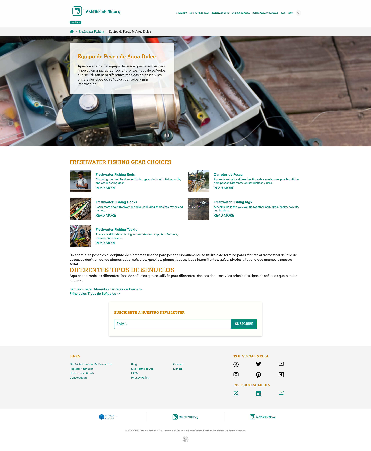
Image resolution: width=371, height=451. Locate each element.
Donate (177, 368)
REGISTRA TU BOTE (220, 13)
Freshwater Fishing (91, 31)
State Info (181, 13)
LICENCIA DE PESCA (241, 13)
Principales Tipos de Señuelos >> (95, 293)
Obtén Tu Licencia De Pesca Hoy (91, 364)
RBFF (290, 13)
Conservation (78, 377)
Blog (283, 13)
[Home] (73, 31)
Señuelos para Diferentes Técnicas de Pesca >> (106, 289)
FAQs (134, 373)
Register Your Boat (81, 368)
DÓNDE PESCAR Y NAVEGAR (265, 13)
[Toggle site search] (298, 13)
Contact (178, 364)
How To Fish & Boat (199, 13)
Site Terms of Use (142, 368)
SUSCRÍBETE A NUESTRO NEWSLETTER (149, 313)
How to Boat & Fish (82, 373)
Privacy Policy (140, 377)
